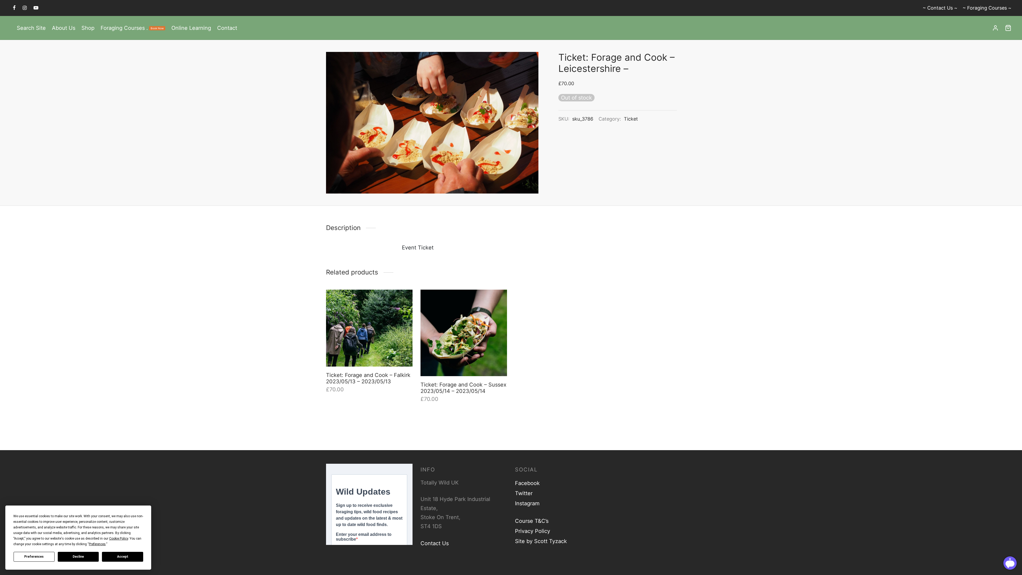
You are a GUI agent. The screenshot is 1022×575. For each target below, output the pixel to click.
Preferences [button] (97, 544)
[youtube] (35, 8)
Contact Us (435, 543)
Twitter (524, 493)
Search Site (31, 28)
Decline (78, 556)
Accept (122, 556)
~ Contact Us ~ (940, 8)
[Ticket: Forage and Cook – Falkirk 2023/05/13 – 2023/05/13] (369, 328)
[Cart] (1008, 28)
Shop (87, 28)
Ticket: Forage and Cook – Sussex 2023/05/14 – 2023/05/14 (463, 387)
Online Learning (191, 28)
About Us (63, 28)
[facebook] (14, 8)
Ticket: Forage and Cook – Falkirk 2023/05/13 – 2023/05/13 (368, 378)
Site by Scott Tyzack (541, 541)
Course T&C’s (532, 521)
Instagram (527, 503)
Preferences (34, 556)
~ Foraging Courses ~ (987, 8)
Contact (227, 28)
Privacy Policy (532, 531)
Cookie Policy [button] (118, 538)
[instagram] (24, 8)
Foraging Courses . (132, 28)
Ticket (631, 119)
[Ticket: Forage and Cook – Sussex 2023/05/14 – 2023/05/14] (464, 333)
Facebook (527, 483)
